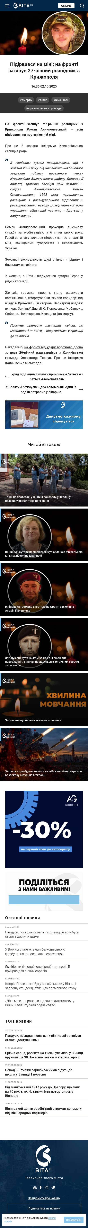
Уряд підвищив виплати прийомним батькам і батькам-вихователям (47, 376)
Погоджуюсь (73, 1219)
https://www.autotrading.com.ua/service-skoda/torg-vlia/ (44, 829)
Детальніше (44, 932)
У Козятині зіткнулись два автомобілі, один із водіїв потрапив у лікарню (41, 389)
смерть (27, 100)
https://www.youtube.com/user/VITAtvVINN (44, 414)
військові (61, 100)
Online (66, 6)
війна (43, 100)
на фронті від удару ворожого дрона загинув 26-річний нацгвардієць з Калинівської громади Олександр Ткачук (44, 352)
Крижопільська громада (45, 108)
